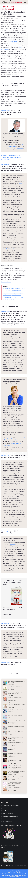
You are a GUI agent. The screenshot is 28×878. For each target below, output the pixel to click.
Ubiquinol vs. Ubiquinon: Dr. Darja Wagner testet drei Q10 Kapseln (15, 766)
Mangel (20, 183)
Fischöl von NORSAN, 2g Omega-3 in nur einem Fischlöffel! (13, 865)
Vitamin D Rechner (6, 282)
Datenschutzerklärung (7, 821)
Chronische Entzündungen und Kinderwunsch (14, 788)
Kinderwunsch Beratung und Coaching (11, 805)
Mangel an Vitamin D (8, 249)
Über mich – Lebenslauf (8, 813)
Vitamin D (20, 47)
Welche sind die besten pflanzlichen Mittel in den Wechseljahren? (15, 743)
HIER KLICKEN (7, 614)
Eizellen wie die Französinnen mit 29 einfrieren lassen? (15, 738)
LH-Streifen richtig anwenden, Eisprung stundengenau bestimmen (16, 705)
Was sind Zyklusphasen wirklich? (15, 715)
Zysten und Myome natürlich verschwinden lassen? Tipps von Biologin (14, 760)
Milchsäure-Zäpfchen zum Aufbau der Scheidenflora (16, 749)
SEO (20, 872)
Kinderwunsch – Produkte (8, 808)
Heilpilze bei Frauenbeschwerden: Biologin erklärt (15, 754)
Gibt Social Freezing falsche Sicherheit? (16, 709)
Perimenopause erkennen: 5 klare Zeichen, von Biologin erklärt (15, 783)
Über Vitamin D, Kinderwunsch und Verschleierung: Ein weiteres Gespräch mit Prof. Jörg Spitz (12, 157)
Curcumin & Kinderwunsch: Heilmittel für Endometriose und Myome (16, 777)
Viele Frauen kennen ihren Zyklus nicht (16, 726)
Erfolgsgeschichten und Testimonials (10, 816)
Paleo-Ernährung (14, 41)
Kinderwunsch (5, 49)
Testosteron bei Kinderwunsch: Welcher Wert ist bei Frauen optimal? (16, 693)
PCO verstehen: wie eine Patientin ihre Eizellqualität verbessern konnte (16, 732)
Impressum (5, 819)
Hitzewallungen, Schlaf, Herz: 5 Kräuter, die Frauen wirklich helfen (16, 772)
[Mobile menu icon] (25, 2)
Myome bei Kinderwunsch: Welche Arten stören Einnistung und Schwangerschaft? (15, 699)
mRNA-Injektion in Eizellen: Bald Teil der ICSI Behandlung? (16, 682)
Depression (20, 148)
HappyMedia (15, 872)
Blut (7, 139)
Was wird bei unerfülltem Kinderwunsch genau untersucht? (16, 721)
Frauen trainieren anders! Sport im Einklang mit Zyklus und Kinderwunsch (16, 687)
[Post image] (5, 683)
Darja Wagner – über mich (8, 810)
